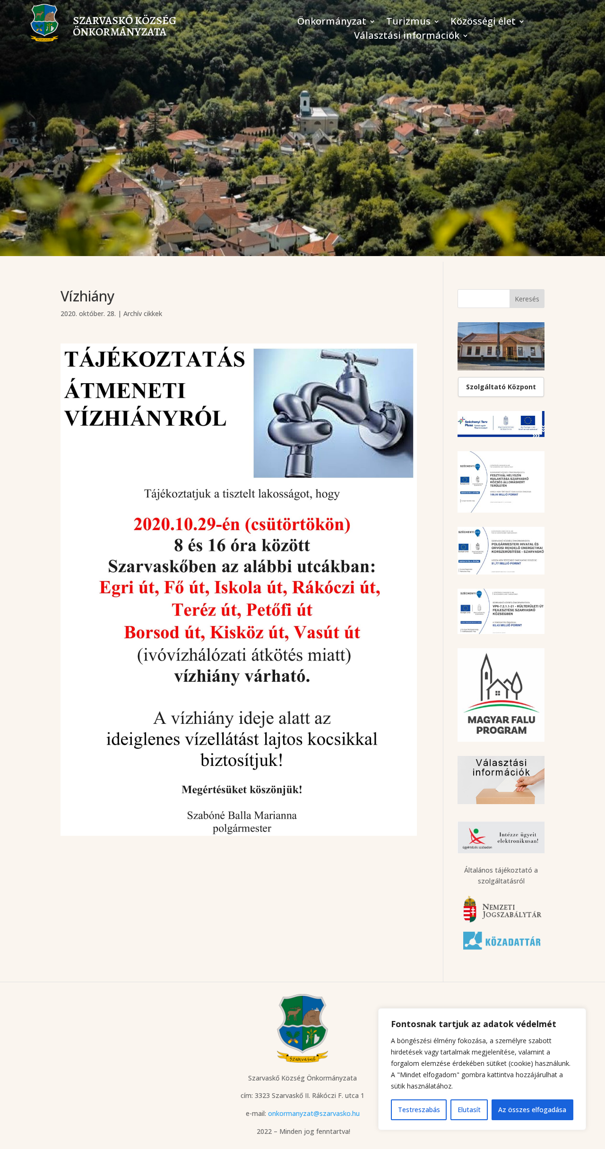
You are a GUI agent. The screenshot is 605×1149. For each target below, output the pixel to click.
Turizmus (408, 22)
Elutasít (469, 1109)
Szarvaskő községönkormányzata (124, 26)
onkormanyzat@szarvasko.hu (314, 1113)
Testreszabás (419, 1109)
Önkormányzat (331, 22)
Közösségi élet (483, 22)
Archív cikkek (142, 313)
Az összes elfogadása (532, 1109)
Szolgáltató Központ (501, 386)
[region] (482, 1069)
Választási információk (406, 37)
